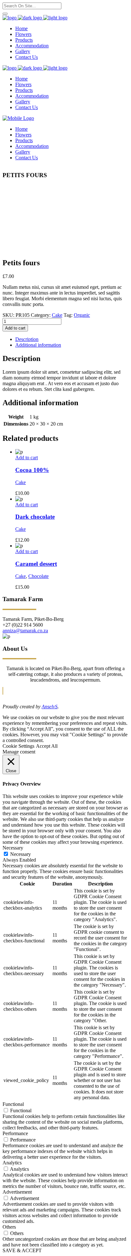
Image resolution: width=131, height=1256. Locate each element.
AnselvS (50, 706)
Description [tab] (26, 339)
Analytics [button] (12, 1162)
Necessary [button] (13, 847)
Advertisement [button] (17, 1192)
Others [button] (9, 1227)
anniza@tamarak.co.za (25, 630)
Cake (57, 315)
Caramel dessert (36, 563)
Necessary (20, 854)
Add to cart (15, 328)
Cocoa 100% (32, 470)
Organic (82, 315)
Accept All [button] (47, 746)
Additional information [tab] (38, 345)
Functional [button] (13, 1104)
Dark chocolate (35, 516)
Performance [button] (15, 1133)
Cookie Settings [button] (18, 746)
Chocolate (38, 576)
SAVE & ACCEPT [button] (22, 1250)
